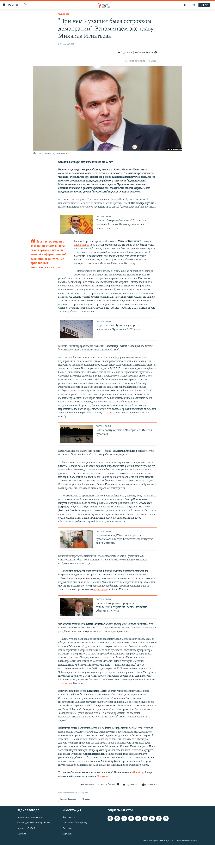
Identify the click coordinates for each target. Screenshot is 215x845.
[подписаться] (165, 818)
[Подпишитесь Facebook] (117, 818)
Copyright (67, 834)
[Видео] (185, 5)
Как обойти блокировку (74, 823)
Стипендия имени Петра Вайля (33, 823)
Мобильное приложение (30, 817)
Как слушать (68, 817)
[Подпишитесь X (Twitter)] (124, 818)
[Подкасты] (159, 818)
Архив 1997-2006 (26, 828)
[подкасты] (194, 5)
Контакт (21, 834)
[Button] (125, 52)
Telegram (102, 776)
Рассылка (67, 828)
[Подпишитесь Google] (110, 818)
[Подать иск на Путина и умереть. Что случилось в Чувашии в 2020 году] (76, 329)
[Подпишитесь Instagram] (145, 818)
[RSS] (152, 818)
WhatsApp (137, 772)
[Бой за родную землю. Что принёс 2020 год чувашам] (76, 434)
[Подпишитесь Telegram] (138, 818)
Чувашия (63, 14)
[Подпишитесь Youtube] (131, 818)
